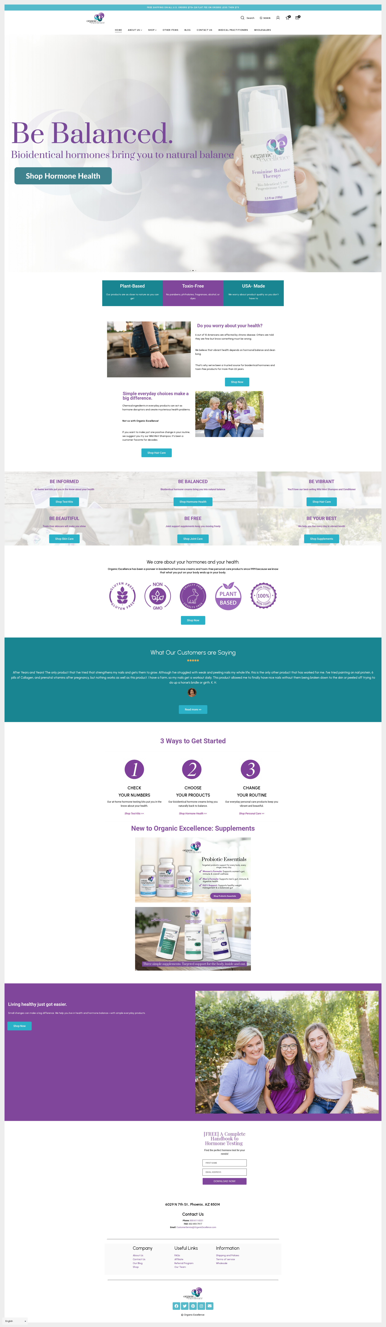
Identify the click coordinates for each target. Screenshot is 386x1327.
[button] (190, 270)
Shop (136, 1267)
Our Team (180, 1267)
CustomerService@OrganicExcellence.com (196, 1227)
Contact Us (139, 1259)
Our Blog (137, 1263)
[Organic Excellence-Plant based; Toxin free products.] (96, 18)
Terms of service (225, 1259)
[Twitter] (184, 1306)
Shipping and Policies (227, 1255)
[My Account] (278, 18)
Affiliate (179, 1259)
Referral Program (183, 1263)
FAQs (177, 1255)
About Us (138, 1255)
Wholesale (221, 1263)
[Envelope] (209, 1306)
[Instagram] (201, 1306)
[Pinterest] (193, 1306)
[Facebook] (176, 1306)
